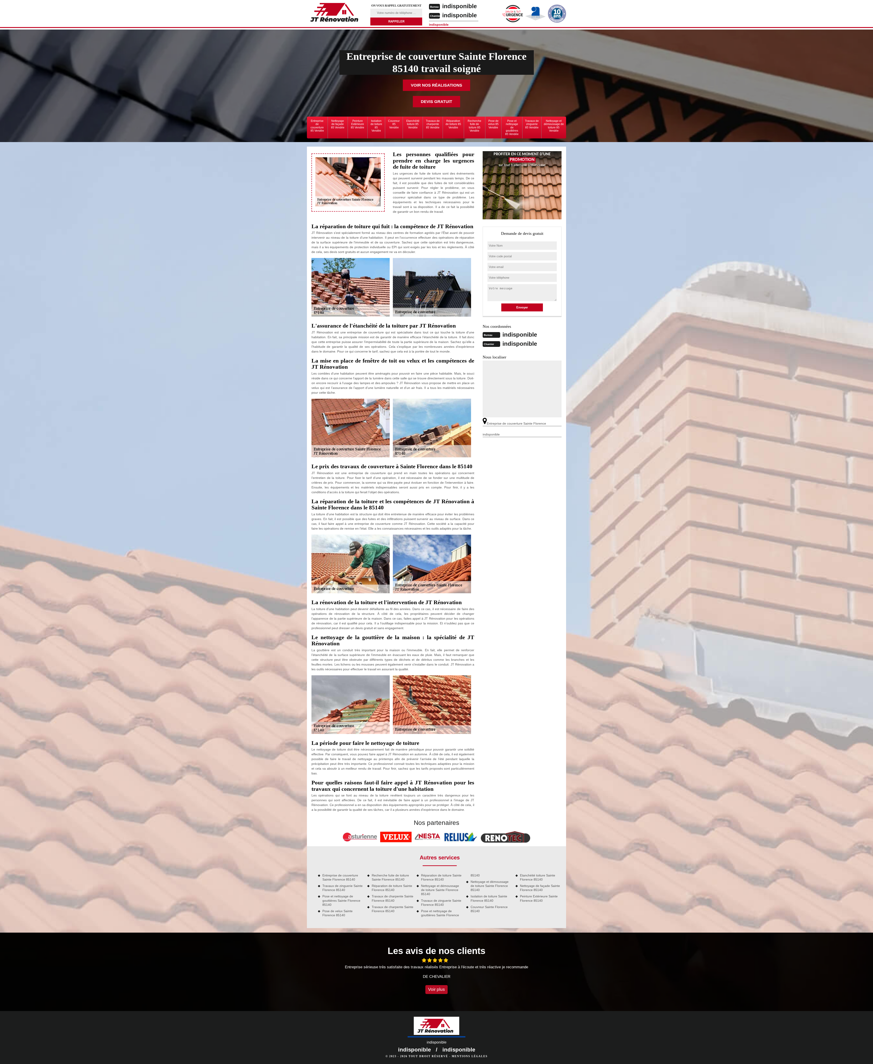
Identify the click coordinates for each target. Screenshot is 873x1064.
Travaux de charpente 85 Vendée (433, 124)
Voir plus (436, 989)
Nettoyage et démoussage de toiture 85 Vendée (554, 125)
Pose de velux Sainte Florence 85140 (337, 913)
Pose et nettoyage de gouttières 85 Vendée (512, 127)
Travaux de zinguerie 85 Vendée (532, 124)
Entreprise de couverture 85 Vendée (317, 125)
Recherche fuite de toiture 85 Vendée (474, 125)
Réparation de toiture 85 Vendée (453, 124)
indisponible (459, 6)
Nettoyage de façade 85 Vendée (337, 124)
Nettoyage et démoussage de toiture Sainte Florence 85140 (440, 890)
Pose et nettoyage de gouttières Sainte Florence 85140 (341, 900)
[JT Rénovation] (336, 13)
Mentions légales (470, 1056)
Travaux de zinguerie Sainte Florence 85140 (342, 888)
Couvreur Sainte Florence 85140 (489, 909)
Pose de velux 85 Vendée (493, 124)
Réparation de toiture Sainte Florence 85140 (392, 888)
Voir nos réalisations (436, 85)
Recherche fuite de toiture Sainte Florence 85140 (390, 877)
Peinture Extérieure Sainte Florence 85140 (539, 898)
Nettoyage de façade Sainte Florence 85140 (540, 888)
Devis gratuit (436, 101)
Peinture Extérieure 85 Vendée (357, 124)
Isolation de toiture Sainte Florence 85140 (489, 898)
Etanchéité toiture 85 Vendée (412, 124)
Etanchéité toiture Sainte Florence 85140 (537, 877)
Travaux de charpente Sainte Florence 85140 (392, 898)
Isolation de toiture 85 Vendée (376, 125)
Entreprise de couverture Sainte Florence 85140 (340, 877)
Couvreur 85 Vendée (394, 124)
